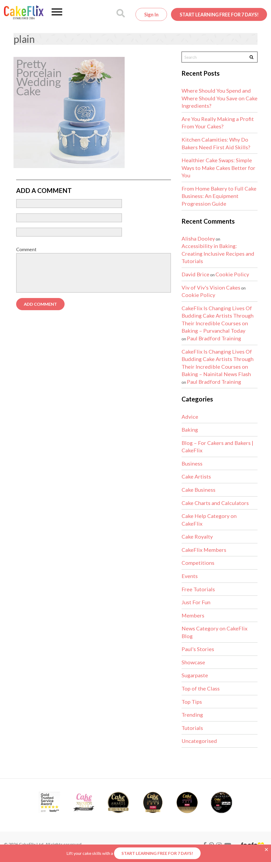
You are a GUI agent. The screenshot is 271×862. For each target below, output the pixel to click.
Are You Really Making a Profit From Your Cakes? (218, 123)
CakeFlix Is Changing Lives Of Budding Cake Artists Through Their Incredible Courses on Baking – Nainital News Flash (218, 362)
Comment (26, 249)
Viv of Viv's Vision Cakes (211, 287)
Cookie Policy (232, 274)
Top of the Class (201, 688)
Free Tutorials (198, 589)
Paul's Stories (198, 649)
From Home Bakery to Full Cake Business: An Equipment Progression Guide (219, 196)
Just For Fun (196, 602)
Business (192, 463)
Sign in (151, 14)
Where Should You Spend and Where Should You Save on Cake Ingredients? (220, 98)
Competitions (198, 562)
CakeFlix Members (204, 550)
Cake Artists (196, 476)
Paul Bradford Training (214, 338)
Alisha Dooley (198, 238)
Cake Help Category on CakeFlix (209, 520)
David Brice (195, 274)
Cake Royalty (197, 536)
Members (193, 615)
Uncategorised (199, 741)
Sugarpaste (195, 675)
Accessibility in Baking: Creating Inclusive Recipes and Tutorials (218, 253)
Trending (192, 714)
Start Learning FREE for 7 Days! (219, 14)
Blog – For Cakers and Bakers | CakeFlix (217, 447)
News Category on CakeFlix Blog (214, 632)
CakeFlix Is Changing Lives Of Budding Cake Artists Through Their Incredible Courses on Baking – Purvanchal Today (218, 319)
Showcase (193, 662)
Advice (190, 416)
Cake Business (198, 489)
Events (190, 576)
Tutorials (192, 728)
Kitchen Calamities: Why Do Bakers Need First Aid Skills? (216, 143)
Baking (190, 429)
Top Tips (192, 701)
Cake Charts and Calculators (215, 503)
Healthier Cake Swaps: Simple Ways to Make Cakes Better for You (218, 167)
